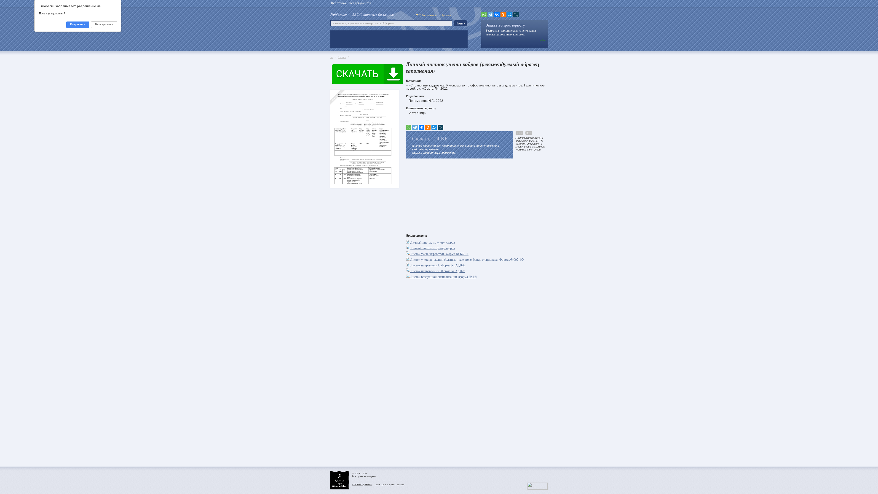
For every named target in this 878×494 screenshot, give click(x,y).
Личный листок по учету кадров (432, 242)
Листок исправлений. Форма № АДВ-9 (437, 265)
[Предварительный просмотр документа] (408, 242)
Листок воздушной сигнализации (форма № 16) (443, 276)
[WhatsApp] (484, 14)
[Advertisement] (477, 195)
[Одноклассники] (503, 14)
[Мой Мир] (509, 14)
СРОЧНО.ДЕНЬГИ (362, 484)
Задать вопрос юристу (505, 25)
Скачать (421, 138)
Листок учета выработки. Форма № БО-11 (439, 254)
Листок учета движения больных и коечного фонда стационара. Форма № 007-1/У (467, 259)
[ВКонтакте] (497, 14)
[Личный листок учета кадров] (338, 130)
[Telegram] (490, 14)
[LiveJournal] (516, 14)
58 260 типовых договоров (373, 14)
